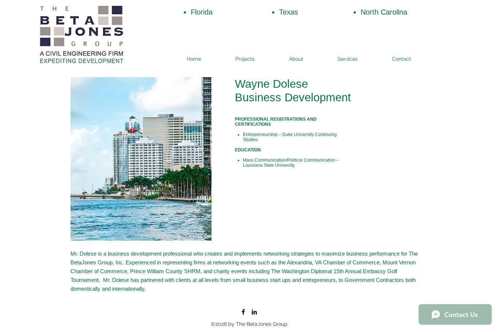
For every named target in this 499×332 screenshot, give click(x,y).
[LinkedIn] (254, 312)
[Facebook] (243, 312)
